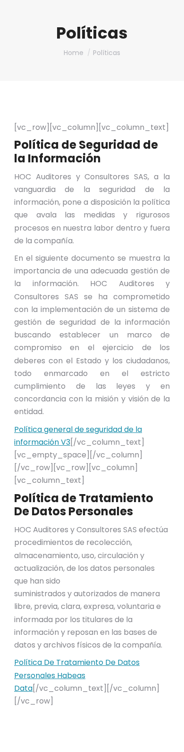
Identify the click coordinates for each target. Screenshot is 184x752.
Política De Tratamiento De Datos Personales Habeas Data (77, 675)
